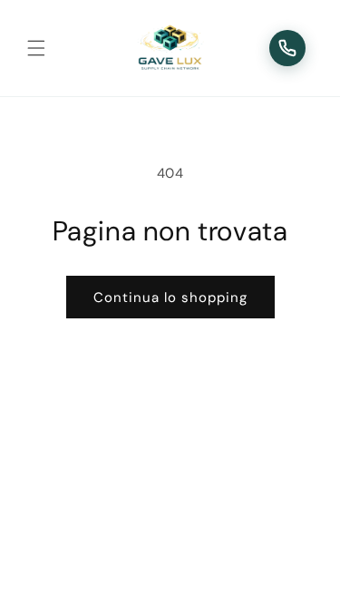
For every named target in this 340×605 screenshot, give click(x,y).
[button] (36, 48)
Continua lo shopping (170, 297)
